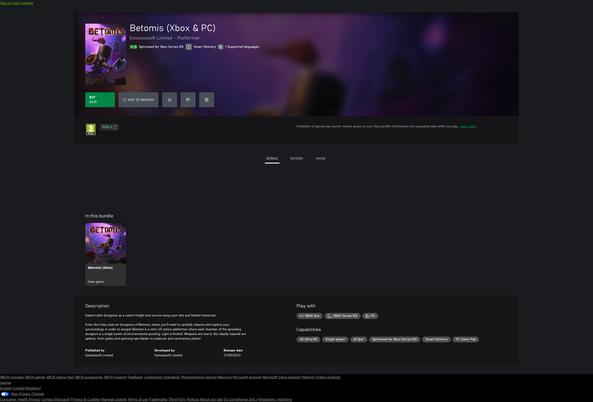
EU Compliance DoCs (240, 399)
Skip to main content (16, 2)
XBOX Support (115, 376)
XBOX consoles (12, 376)
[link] (105, 254)
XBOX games (35, 376)
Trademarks (158, 399)
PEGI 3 (107, 127)
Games (5, 382)
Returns (308, 376)
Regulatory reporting (275, 399)
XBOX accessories (89, 376)
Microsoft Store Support (281, 376)
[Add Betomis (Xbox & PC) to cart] (169, 99)
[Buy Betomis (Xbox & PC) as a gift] (188, 99)
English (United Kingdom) (20, 388)
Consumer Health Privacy (20, 399)
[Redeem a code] (206, 99)
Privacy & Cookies (85, 399)
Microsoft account (247, 376)
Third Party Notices (183, 399)
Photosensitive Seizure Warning (206, 376)
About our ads (211, 399)
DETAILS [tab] (272, 158)
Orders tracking (327, 376)
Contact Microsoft (55, 399)
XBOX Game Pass (60, 376)
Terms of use (138, 399)
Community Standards (162, 376)
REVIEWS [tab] (296, 158)
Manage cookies (114, 399)
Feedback (135, 376)
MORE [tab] (320, 158)
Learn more (468, 126)
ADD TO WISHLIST (141, 99)
